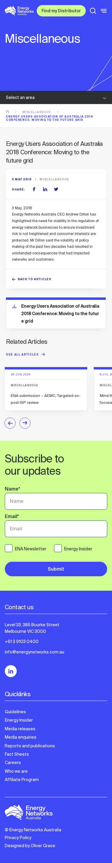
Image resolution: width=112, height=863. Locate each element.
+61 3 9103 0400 (22, 641)
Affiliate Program (22, 779)
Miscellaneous (37, 112)
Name (12, 490)
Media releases (20, 728)
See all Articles (22, 355)
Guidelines (15, 711)
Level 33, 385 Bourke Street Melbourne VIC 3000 (32, 628)
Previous (10, 423)
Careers (13, 762)
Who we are (16, 771)
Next (24, 423)
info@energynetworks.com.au (34, 652)
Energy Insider (19, 720)
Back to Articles (35, 279)
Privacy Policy (18, 837)
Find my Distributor (61, 11)
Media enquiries (20, 737)
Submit (56, 569)
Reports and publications (30, 745)
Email (12, 517)
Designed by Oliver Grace (30, 845)
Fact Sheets (17, 754)
